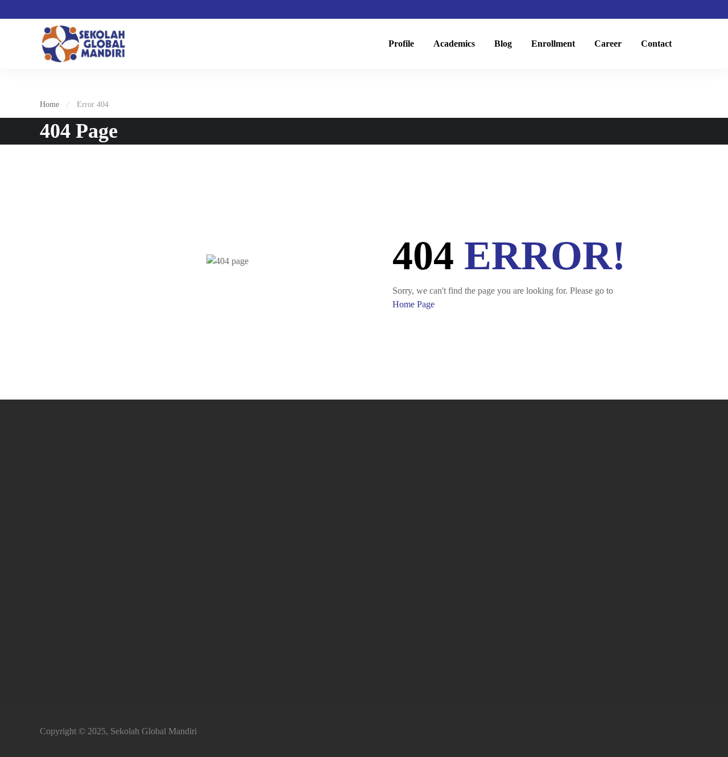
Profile (401, 43)
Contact (656, 43)
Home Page (413, 304)
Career (608, 43)
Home (49, 104)
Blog (503, 43)
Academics (454, 43)
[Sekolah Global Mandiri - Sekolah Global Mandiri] (83, 43)
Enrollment (553, 43)
